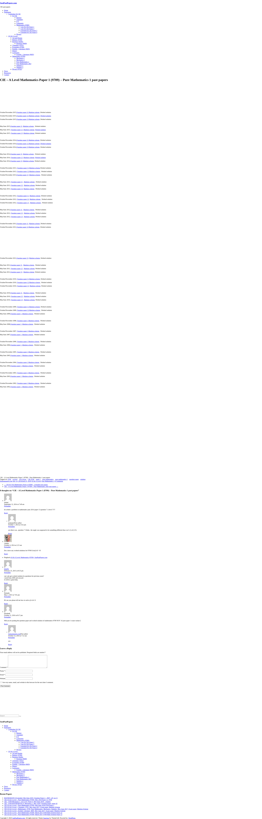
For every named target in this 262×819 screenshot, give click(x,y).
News (6, 71)
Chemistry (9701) (18, 45)
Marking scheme (34, 112)
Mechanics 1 (20, 58)
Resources (7, 73)
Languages (19, 23)
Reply (6, 513)
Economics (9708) (18, 47)
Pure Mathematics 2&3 (23, 64)
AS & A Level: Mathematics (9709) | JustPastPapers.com (29, 557)
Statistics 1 (19, 65)
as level (15, 479)
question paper (74, 479)
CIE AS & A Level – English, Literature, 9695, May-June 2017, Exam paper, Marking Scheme (34, 811)
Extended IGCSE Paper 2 (28, 30)
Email (2, 675)
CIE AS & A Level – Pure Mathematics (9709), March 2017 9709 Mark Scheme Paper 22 (33, 813)
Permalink (7, 506)
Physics (18, 34)
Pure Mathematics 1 (22, 62)
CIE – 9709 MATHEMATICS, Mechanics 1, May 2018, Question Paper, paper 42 (30, 803)
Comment (4, 667)
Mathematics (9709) (18, 56)
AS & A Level (13, 36)
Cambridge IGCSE (14, 14)
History (14, 51)
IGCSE (14, 16)
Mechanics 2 (20, 60)
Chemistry (19, 19)
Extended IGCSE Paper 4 (28, 32)
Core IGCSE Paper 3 (27, 29)
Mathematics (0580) (22, 25)
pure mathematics (48, 479)
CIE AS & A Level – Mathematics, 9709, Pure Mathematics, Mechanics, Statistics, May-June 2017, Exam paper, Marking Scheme (46, 809)
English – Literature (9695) (21, 49)
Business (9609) (21, 43)
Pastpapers (7, 12)
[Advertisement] (15, 96)
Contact (6, 75)
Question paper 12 (22, 116)
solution (82, 479)
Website (2, 678)
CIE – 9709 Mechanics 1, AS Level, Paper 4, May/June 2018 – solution (27, 802)
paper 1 (38, 479)
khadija (6, 569)
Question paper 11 (22, 112)
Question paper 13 (22, 119)
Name (2, 671)
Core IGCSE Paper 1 (27, 27)
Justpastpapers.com (6, 481)
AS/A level (22, 479)
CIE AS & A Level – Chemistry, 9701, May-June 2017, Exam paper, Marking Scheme (32, 807)
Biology (19, 18)
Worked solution (45, 116)
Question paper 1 (16, 314)
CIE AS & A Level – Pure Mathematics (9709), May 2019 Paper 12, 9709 (28, 800)
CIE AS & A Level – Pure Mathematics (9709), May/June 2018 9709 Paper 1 (29, 805)
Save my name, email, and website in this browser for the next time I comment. (27, 682)
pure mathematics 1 (61, 479)
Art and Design (17, 38)
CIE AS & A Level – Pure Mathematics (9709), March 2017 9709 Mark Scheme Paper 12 (33, 814)
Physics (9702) (17, 69)
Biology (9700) (17, 40)
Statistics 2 (19, 67)
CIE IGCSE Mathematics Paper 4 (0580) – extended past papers (26, 485)
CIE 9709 (31, 479)
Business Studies (17, 42)
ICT (17, 21)
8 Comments (59, 481)
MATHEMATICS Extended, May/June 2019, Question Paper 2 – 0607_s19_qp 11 (31, 798)
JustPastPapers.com (8, 3)
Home (6, 10)
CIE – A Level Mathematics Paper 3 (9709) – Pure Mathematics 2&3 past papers (31, 486)
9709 (9, 479)
